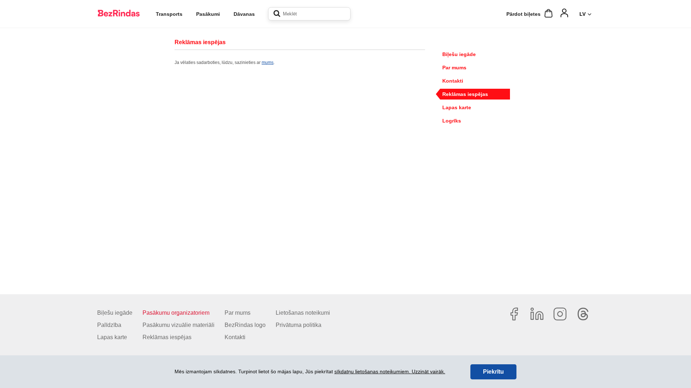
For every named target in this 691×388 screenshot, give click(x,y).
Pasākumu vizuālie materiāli (178, 325)
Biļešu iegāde (459, 54)
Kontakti (452, 81)
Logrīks (451, 121)
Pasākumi (208, 14)
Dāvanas (244, 14)
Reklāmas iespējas (465, 94)
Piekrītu (493, 372)
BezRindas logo (245, 325)
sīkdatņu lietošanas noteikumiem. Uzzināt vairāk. (389, 371)
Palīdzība (109, 325)
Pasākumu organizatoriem (176, 313)
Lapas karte (456, 107)
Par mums (454, 67)
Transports (169, 14)
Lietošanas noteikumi (303, 313)
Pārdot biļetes (523, 14)
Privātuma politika (298, 325)
